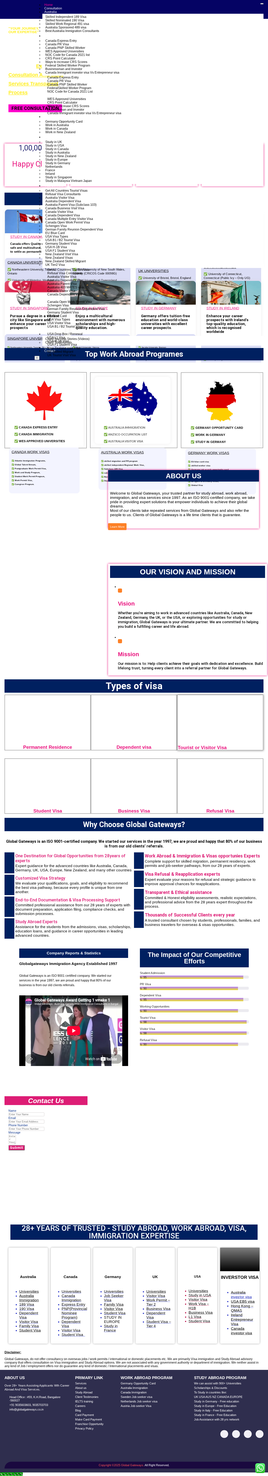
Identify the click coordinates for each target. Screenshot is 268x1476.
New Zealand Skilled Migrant (65, 261)
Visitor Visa (28, 1322)
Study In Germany (57, 163)
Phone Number (18, 1125)
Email (12, 1118)
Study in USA (54, 145)
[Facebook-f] (224, 1434)
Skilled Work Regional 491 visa (67, 24)
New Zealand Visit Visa (61, 254)
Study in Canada (57, 149)
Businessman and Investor (63, 69)
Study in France (111, 1328)
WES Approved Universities (64, 51)
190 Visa (26, 1309)
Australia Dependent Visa (63, 201)
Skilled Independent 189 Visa (65, 16)
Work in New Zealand (60, 132)
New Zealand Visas (59, 257)
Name (12, 1110)
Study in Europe (56, 159)
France (50, 170)
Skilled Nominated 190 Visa (64, 20)
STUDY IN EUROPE (113, 1319)
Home (48, 4)
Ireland (50, 173)
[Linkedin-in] (248, 1434)
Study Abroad (53, 137)
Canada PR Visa (57, 44)
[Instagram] (236, 1434)
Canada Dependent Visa (62, 215)
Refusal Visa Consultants (63, 194)
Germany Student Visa (61, 243)
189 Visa (26, 1304)
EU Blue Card (55, 233)
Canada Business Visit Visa (64, 208)
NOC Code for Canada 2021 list (67, 54)
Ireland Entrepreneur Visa (242, 1319)
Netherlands (53, 166)
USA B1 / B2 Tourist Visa (62, 240)
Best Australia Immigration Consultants (72, 31)
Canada (50, 35)
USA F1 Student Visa (60, 250)
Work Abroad (53, 116)
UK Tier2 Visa (55, 264)
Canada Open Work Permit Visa (67, 222)
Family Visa (29, 1326)
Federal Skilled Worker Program (67, 65)
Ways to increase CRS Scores (66, 62)
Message (14, 1132)
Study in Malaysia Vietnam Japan (68, 180)
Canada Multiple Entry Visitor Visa (69, 218)
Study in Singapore (58, 177)
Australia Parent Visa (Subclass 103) (71, 204)
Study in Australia (57, 152)
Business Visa (158, 1309)
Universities (71, 1291)
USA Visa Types (56, 236)
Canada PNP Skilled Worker (65, 47)
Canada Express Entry (61, 40)
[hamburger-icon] (261, 3)
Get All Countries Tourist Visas (66, 190)
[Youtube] (259, 1434)
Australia (50, 12)
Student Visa (73, 1335)
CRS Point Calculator (60, 58)
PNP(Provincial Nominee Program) (74, 1313)
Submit (16, 1148)
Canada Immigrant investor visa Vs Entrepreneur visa (82, 72)
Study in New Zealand (60, 156)
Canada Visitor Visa (59, 211)
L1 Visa (195, 1317)
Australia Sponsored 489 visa (65, 27)
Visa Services (54, 185)
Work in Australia (57, 125)
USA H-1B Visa (56, 247)
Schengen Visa (56, 226)
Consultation (53, 8)
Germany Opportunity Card (64, 121)
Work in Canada (56, 128)
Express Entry (73, 1304)
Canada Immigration (71, 1298)
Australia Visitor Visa (59, 197)
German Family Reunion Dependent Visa (74, 229)
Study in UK (53, 142)
